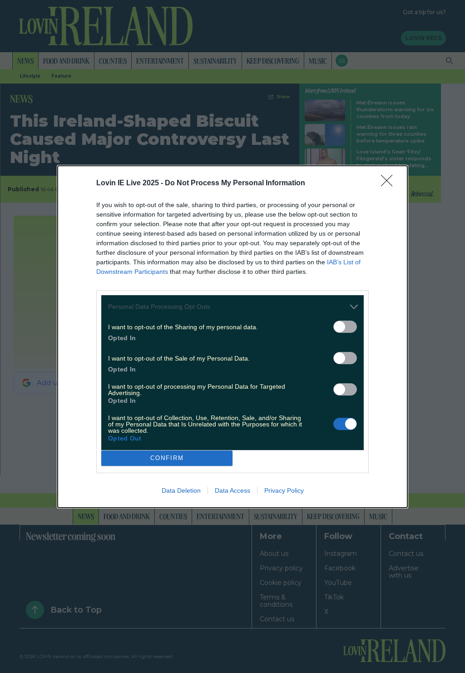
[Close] (389, 183)
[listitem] (232, 307)
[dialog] (232, 337)
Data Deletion (181, 490)
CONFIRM (167, 458)
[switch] (345, 327)
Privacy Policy (284, 490)
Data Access (232, 490)
